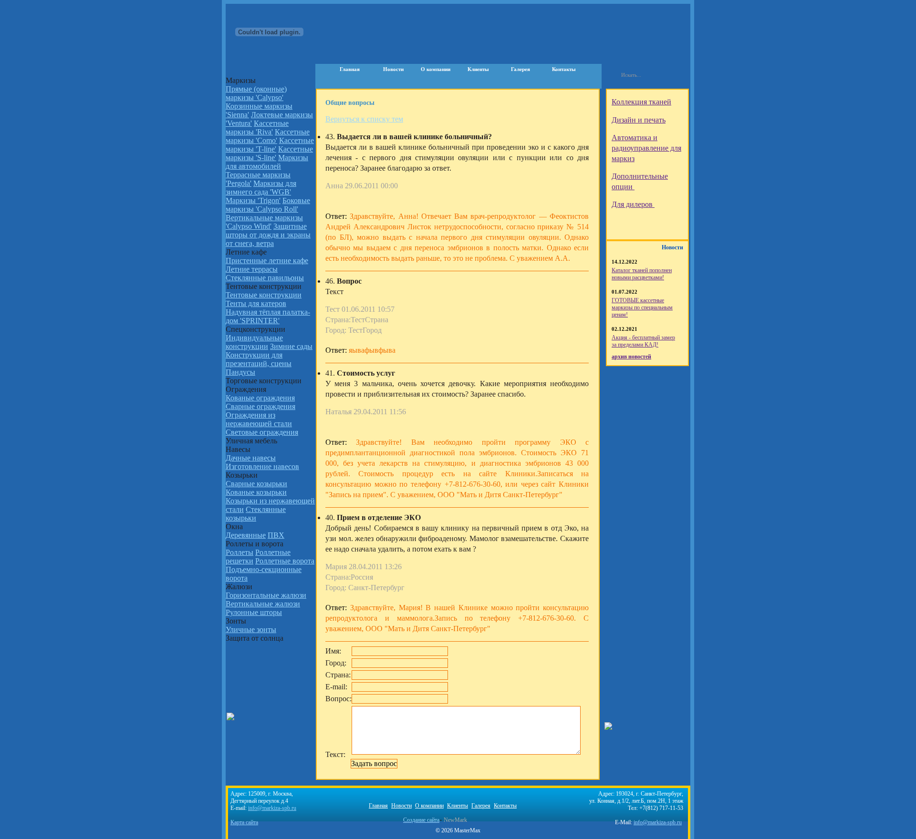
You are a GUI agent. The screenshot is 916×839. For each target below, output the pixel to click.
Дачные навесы (251, 458)
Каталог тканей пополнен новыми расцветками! (642, 274)
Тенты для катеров (256, 303)
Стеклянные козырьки (256, 513)
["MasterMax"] (272, 33)
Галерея (520, 69)
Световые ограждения (262, 432)
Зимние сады (291, 346)
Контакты (564, 69)
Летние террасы (252, 269)
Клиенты (478, 69)
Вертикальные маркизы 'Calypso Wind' (264, 222)
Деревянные (246, 535)
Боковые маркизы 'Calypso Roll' (268, 204)
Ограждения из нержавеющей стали (259, 419)
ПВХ (276, 535)
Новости (393, 69)
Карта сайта (244, 822)
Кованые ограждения (260, 398)
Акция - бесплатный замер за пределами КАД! (643, 341)
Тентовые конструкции (264, 295)
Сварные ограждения (260, 406)
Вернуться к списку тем (364, 119)
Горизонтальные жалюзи (266, 595)
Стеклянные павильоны (265, 278)
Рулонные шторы (254, 612)
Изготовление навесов (262, 466)
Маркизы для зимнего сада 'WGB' (261, 187)
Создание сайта (421, 820)
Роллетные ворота (284, 561)
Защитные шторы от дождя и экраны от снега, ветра (268, 234)
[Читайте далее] (658, 98)
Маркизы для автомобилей (267, 161)
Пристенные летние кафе (267, 260)
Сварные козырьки (256, 484)
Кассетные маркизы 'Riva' (257, 127)
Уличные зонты (251, 629)
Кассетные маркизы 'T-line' (270, 144)
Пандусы (240, 372)
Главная (350, 69)
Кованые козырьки (256, 492)
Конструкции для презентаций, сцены (258, 359)
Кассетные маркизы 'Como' (268, 136)
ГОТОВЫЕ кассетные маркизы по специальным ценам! (642, 307)
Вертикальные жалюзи (263, 604)
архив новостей (631, 356)
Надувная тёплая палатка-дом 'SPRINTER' (268, 316)
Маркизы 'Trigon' (253, 200)
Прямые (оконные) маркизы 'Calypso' (256, 93)
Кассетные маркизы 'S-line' (269, 153)
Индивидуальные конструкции (254, 342)
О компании (435, 69)
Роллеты (239, 552)
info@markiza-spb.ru (658, 822)
